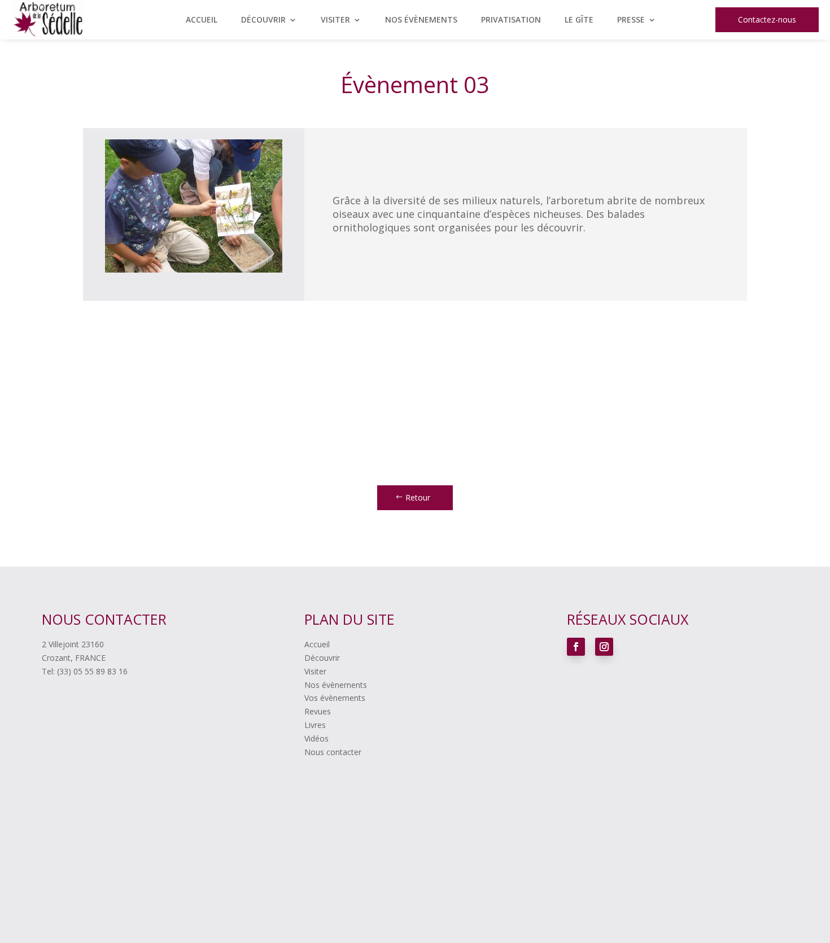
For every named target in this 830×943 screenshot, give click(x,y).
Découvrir (263, 20)
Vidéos (316, 738)
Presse (631, 20)
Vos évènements (334, 697)
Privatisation (511, 20)
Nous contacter (332, 752)
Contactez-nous (767, 19)
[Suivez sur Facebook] (576, 647)
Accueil (201, 20)
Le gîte (579, 20)
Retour (417, 497)
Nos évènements (421, 20)
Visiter (335, 20)
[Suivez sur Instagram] (604, 647)
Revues (317, 711)
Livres (315, 725)
